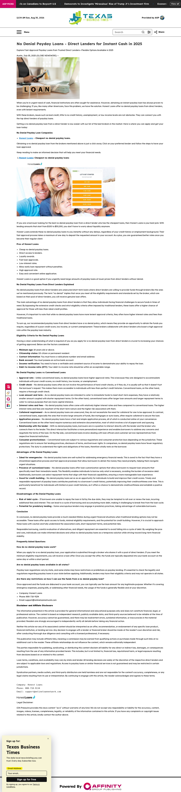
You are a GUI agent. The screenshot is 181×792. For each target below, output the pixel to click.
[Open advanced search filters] (149, 32)
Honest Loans (26, 138)
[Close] (48, 738)
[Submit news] (8, 387)
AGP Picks (8, 4)
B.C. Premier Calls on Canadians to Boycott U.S (29, 3)
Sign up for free (26, 779)
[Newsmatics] (8, 405)
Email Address (14, 768)
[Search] (143, 32)
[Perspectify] (8, 393)
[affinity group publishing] (8, 399)
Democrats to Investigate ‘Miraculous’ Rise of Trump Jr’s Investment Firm (106, 3)
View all (175, 4)
